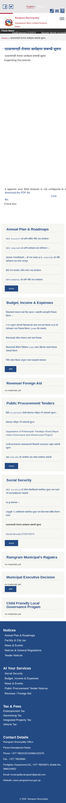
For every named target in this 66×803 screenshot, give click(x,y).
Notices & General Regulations (23, 650)
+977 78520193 (19, 753)
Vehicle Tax (10, 724)
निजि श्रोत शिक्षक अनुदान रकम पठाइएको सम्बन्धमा (26, 360)
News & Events (14, 645)
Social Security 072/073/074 (20, 534)
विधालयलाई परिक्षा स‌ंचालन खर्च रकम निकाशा (23, 338)
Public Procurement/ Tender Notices (26, 688)
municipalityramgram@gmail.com (28, 774)
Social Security (14, 673)
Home (5, 38)
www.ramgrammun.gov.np (27, 780)
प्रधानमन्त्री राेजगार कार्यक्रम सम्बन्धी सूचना (23, 524)
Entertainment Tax (14, 711)
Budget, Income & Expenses (22, 678)
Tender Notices (14, 655)
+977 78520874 (40, 764)
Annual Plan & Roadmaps (20, 635)
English (30, 6)
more (11, 288)
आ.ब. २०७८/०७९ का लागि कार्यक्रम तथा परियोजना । (27, 248)
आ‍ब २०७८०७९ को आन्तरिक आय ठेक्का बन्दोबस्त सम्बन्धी (28, 457)
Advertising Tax (12, 715)
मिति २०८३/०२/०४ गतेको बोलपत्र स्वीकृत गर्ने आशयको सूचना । (32, 412)
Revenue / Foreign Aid (18, 693)
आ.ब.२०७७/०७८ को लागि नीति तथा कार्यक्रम (24, 279)
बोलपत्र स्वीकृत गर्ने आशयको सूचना (20, 422)
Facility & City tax (15, 640)
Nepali (40, 6)
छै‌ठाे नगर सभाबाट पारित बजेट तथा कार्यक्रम (23, 270)
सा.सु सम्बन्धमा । (12, 502)
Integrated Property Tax (17, 719)
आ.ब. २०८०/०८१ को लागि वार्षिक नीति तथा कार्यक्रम (27, 238)
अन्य (10, 369)
